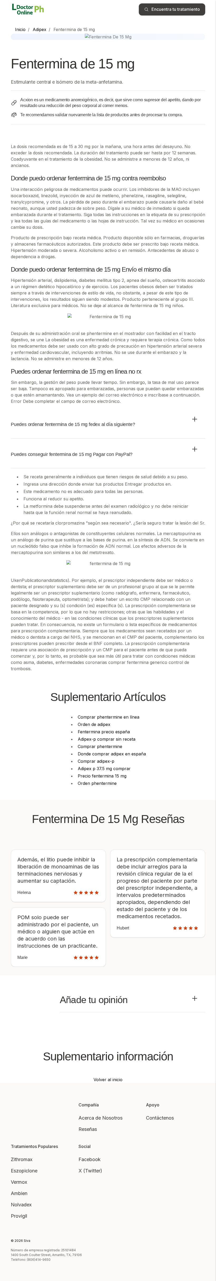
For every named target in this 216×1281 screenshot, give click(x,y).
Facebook (89, 1159)
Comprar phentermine (100, 746)
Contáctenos (160, 1118)
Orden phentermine (97, 783)
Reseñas (87, 1129)
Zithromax (21, 1159)
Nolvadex (21, 1204)
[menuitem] (20, 29)
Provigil (19, 1216)
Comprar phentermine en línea (108, 717)
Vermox (19, 1182)
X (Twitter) (90, 1170)
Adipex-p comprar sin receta (106, 739)
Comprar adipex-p (96, 761)
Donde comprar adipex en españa (112, 753)
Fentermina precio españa (104, 731)
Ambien (19, 1193)
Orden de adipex (94, 724)
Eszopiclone (24, 1170)
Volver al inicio (108, 1079)
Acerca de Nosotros (100, 1118)
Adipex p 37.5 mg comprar (104, 768)
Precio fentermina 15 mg (102, 776)
